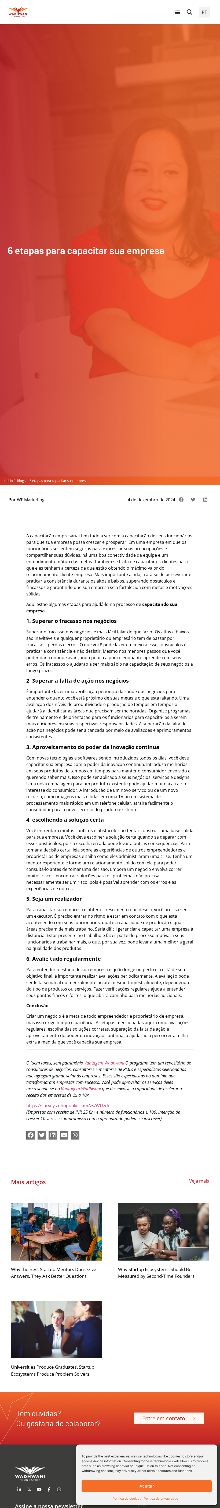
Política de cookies (127, 1498)
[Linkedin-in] (19, 1489)
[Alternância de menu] (177, 12)
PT (204, 12)
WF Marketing (31, 500)
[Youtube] (39, 1489)
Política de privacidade (161, 1498)
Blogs (21, 480)
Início (8, 480)
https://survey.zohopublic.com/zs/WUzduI (69, 1106)
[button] (190, 12)
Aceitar (147, 1486)
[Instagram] (59, 1489)
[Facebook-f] (49, 1489)
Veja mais (199, 1181)
